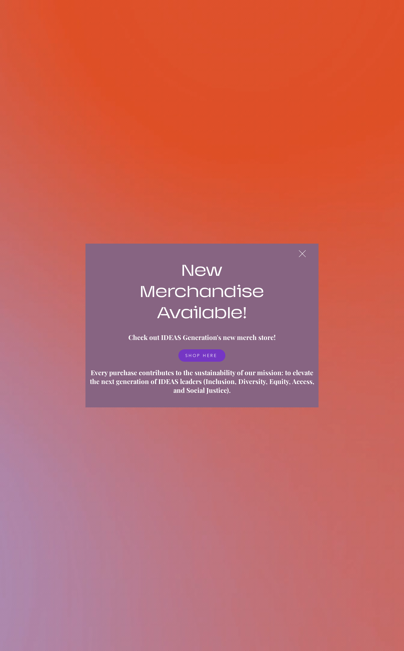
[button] (302, 253)
